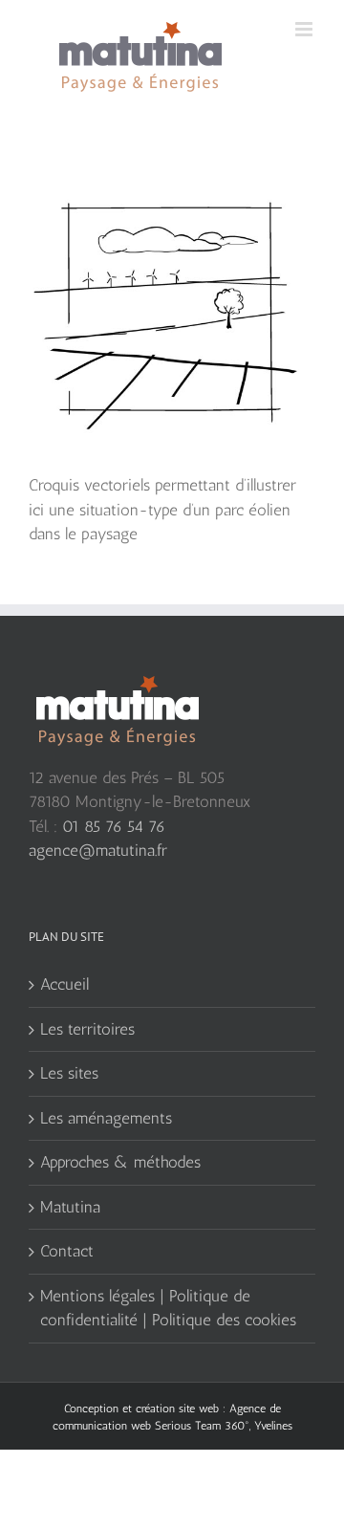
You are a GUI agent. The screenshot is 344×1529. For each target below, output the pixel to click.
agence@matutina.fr (98, 850)
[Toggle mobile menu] (305, 29)
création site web (177, 1408)
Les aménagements (106, 1117)
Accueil (64, 984)
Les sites (69, 1072)
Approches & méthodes (120, 1161)
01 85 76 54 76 (113, 826)
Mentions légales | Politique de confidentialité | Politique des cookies (168, 1308)
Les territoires (87, 1028)
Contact (67, 1250)
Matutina (70, 1206)
